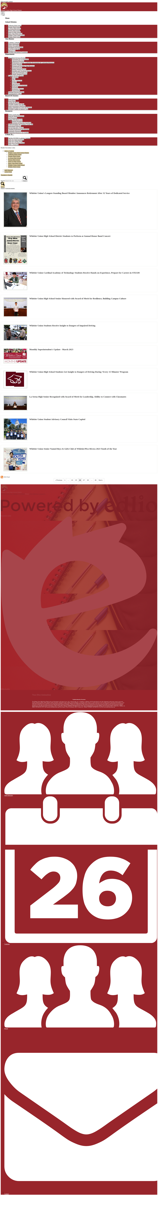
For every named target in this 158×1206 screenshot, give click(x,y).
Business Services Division (16, 76)
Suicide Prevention (17, 121)
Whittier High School (14, 37)
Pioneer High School (14, 30)
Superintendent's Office (15, 94)
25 (76, 480)
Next (100, 480)
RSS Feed (7, 477)
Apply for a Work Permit (15, 141)
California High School (14, 25)
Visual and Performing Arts (19, 72)
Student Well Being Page (15, 119)
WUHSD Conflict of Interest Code (18, 109)
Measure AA (11, 50)
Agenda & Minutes (13, 102)
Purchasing (15, 87)
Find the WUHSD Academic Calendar (19, 138)
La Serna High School (14, 29)
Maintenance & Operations (19, 85)
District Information (13, 44)
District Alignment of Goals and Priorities (20, 107)
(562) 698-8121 (34, 494)
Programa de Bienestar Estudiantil (21, 123)
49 (95, 480)
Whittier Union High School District (18, 153)
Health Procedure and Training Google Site (20, 124)
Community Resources (14, 131)
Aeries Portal (8, 172)
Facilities (14, 82)
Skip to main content (7, 1)
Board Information (13, 99)
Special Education (17, 67)
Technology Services (18, 89)
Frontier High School (14, 27)
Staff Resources (12, 118)
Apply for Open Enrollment (16, 140)
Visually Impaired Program (19, 74)
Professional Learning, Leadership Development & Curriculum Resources (33, 62)
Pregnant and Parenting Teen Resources (23, 66)
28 (88, 480)
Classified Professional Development (18, 129)
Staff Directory (8, 170)
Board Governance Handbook (17, 106)
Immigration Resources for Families (18, 132)
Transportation (16, 90)
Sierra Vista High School (15, 34)
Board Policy (12, 101)
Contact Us (42, 494)
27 (84, 480)
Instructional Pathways (14, 126)
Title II (14, 79)
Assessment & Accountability (20, 59)
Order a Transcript (13, 144)
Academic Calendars (14, 42)
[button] (11, 23)
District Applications (14, 114)
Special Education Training (16, 128)
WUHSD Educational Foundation (18, 52)
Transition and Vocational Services (22, 71)
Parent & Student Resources (16, 116)
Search (3, 181)
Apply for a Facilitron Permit (16, 143)
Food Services (16, 84)
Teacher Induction (17, 64)
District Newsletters (13, 46)
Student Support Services (19, 69)
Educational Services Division (16, 58)
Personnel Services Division (16, 92)
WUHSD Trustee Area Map (16, 104)
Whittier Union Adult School (16, 35)
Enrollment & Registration (15, 47)
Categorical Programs (18, 61)
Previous (59, 480)
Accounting (15, 77)
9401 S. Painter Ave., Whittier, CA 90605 (13, 494)
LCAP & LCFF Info (14, 49)
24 (72, 480)
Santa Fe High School (14, 32)
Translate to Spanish (6, 175)
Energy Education (17, 81)
